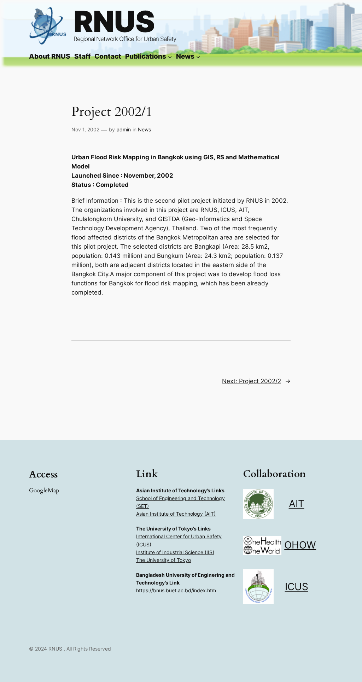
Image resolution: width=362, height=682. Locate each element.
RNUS (114, 21)
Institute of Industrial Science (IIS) (175, 552)
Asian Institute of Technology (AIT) (176, 514)
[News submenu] (198, 56)
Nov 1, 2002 (85, 129)
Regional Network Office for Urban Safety (125, 38)
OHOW (300, 545)
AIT (296, 504)
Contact (107, 56)
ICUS (296, 587)
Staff (82, 56)
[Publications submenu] (170, 56)
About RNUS (49, 56)
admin (124, 129)
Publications (145, 56)
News (144, 129)
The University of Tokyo (163, 560)
